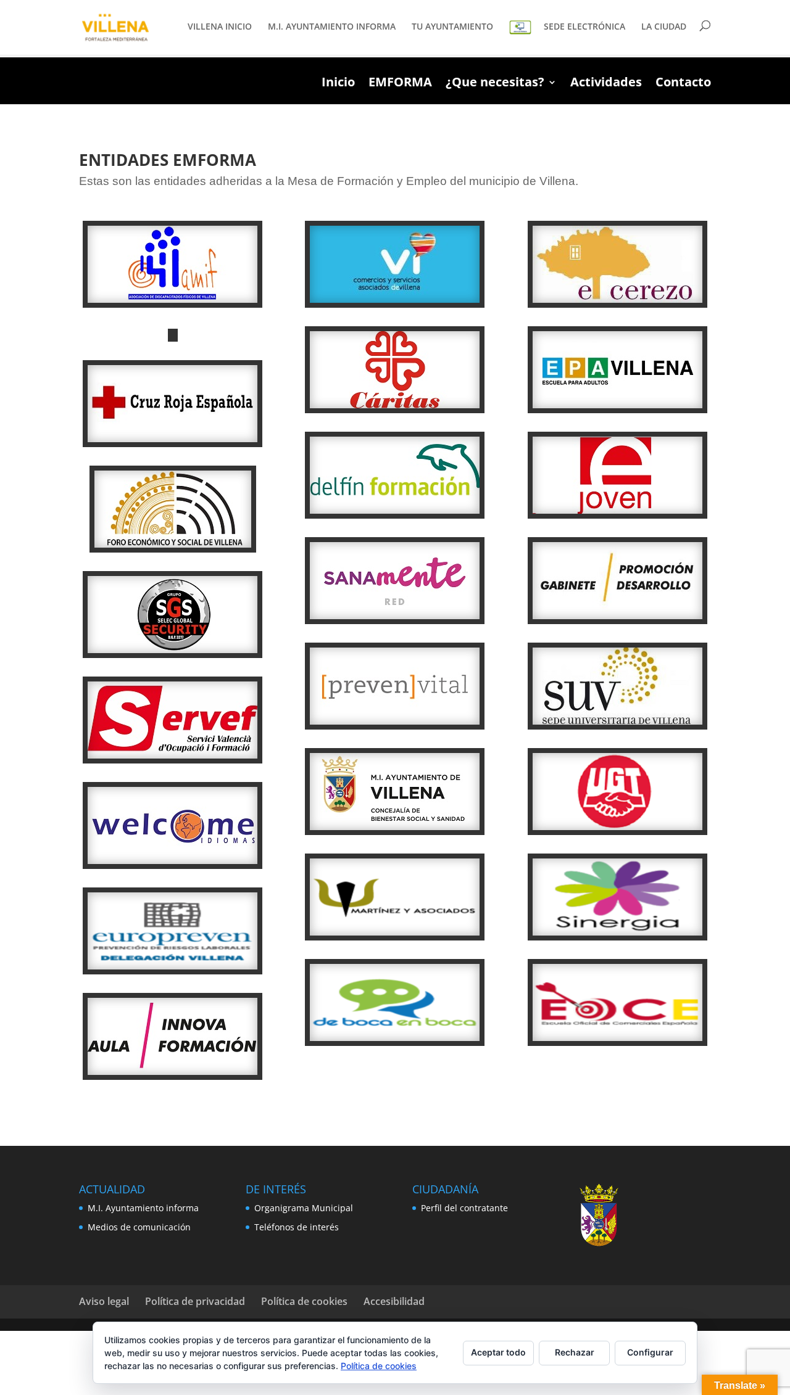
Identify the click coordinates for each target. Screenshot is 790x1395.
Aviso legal (104, 1301)
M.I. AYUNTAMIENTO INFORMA (332, 27)
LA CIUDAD (663, 27)
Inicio (338, 84)
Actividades (606, 84)
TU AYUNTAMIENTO (452, 27)
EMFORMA (400, 84)
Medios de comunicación (139, 1227)
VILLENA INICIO (220, 27)
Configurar (650, 1352)
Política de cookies (304, 1301)
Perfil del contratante (464, 1208)
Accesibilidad (394, 1301)
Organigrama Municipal (303, 1208)
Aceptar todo (498, 1352)
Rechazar (574, 1352)
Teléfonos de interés (296, 1227)
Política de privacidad (195, 1301)
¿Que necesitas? (495, 84)
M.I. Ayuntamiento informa (143, 1208)
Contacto (683, 84)
